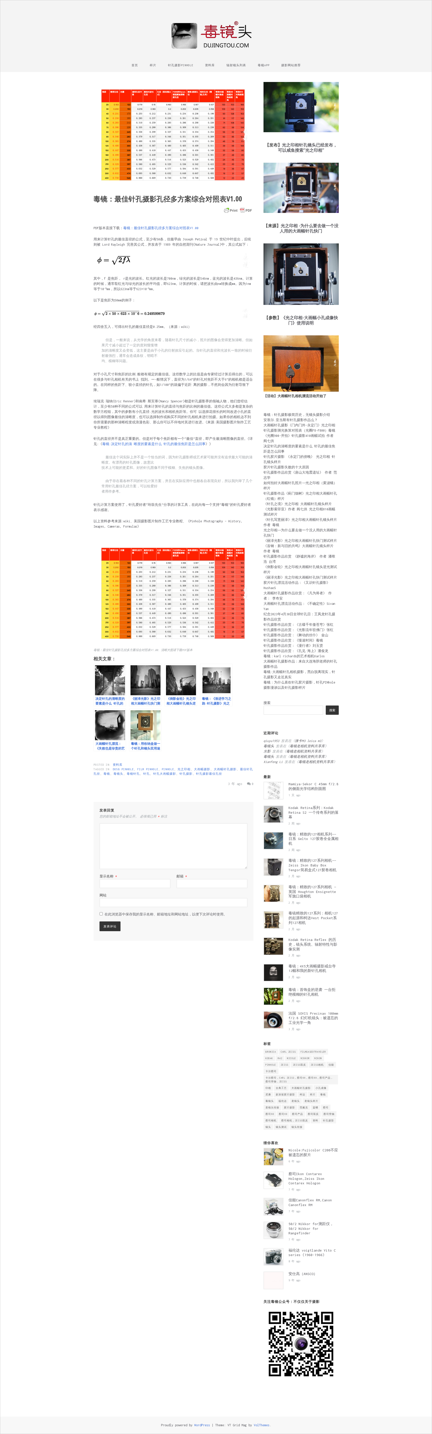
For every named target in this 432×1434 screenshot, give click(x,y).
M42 (280, 1058)
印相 (268, 1088)
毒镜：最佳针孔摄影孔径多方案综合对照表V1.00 (160, 228)
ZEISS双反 (299, 1064)
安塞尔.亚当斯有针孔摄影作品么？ (291, 420)
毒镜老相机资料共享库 (307, 746)
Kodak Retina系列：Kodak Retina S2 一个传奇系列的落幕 (313, 812)
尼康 (268, 1094)
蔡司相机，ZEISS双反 (294, 1120)
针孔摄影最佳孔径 (209, 773)
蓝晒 (315, 1107)
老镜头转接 (272, 1107)
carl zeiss (288, 1051)
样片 (153, 65)
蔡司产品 (297, 1114)
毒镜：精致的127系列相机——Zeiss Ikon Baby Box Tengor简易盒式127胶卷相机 (312, 865)
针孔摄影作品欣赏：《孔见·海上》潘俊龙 (296, 651)
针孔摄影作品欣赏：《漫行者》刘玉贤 (293, 646)
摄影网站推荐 (291, 65)
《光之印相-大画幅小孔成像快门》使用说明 (309, 320)
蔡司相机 (271, 1120)
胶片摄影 (289, 1107)
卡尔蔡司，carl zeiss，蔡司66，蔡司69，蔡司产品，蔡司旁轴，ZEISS (299, 1079)
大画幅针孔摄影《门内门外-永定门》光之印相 (299, 425)
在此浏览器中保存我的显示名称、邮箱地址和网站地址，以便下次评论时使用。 (165, 914)
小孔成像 (321, 1088)
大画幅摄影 (202, 769)
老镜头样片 (311, 1101)
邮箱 (181, 876)
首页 (135, 65)
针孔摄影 (186, 773)
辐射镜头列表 (236, 65)
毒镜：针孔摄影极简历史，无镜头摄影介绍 (297, 415)
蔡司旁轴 (329, 1114)
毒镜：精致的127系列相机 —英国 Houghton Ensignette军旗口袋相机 (312, 891)
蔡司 (325, 1107)
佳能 (331, 1064)
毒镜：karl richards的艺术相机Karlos (294, 656)
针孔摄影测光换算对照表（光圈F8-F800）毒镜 (299, 430)
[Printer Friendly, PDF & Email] (238, 210)
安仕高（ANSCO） (302, 1274)
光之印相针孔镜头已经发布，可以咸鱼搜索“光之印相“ (307, 147)
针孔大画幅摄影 (164, 773)
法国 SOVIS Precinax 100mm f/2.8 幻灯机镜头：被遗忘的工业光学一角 (313, 1018)
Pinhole (168, 769)
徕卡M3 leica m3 (308, 741)
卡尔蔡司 (271, 1071)
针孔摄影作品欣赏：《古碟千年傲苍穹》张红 (299, 625)
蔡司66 (270, 1114)
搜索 (267, 703)
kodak (269, 1058)
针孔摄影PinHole (180, 65)
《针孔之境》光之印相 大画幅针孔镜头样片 (298, 504)
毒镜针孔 (133, 773)
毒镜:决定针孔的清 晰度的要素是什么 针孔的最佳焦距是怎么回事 (154, 444)
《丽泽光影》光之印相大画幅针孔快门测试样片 (300, 541)
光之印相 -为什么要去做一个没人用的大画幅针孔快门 (309, 228)
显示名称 (108, 876)
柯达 (302, 1094)
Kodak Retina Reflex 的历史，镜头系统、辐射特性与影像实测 (312, 944)
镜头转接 (297, 1127)
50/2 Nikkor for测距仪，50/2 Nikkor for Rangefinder (311, 1228)
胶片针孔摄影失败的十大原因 (286, 467)
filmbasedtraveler (313, 1051)
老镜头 (296, 1101)
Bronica (271, 1051)
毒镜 (107, 773)
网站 (103, 895)
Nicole (291, 1058)
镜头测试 (281, 1127)
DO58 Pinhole (123, 769)
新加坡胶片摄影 (285, 1094)
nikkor (305, 1058)
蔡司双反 (313, 1114)
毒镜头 (118, 773)
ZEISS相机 (317, 1064)
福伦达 (282, 1101)
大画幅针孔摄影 (225, 769)
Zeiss (284, 1064)
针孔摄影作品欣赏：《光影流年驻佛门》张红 (299, 630)
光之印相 (184, 769)
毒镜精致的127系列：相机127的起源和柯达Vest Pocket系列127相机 (313, 918)
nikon (318, 1058)
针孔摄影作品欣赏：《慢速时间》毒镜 (293, 640)
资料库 (210, 65)
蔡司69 (283, 1114)
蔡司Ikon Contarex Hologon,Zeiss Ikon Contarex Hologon (306, 1178)
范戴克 (304, 1107)
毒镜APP (264, 65)
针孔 (146, 773)
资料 (315, 1120)
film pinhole (147, 769)
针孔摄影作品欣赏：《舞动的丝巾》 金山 (296, 635)
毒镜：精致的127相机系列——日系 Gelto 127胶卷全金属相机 (313, 839)
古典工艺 (281, 1088)
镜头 (268, 1127)
